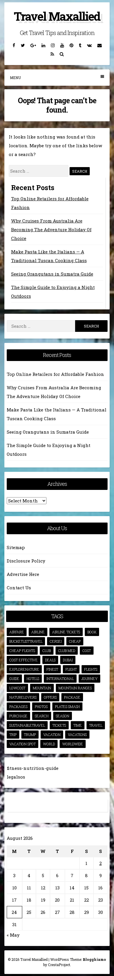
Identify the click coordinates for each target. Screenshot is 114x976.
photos (41, 706)
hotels (33, 678)
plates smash (67, 706)
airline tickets (66, 632)
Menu (15, 77)
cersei (56, 641)
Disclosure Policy (26, 561)
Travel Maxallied (57, 16)
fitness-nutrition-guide (32, 768)
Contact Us (19, 587)
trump (30, 734)
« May (13, 935)
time (77, 725)
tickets (59, 725)
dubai (68, 660)
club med (66, 650)
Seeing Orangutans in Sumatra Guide (52, 274)
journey (89, 678)
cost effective (23, 660)
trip (13, 734)
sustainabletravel (27, 725)
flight (71, 669)
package (72, 697)
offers (50, 697)
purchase (18, 716)
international (60, 678)
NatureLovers (23, 697)
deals (50, 660)
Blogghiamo (94, 959)
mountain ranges (75, 688)
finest (52, 669)
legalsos (16, 777)
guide (14, 678)
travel (95, 725)
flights (90, 669)
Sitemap (16, 547)
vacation (52, 734)
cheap (75, 641)
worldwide (72, 744)
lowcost (17, 688)
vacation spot (22, 744)
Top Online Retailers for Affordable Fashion (55, 374)
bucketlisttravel (25, 641)
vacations (77, 734)
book (91, 632)
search (42, 716)
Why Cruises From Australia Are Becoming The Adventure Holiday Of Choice (51, 229)
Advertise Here (23, 574)
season (62, 716)
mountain (42, 688)
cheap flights (22, 650)
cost (86, 650)
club (46, 650)
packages (18, 706)
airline (38, 632)
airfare (16, 632)
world (49, 744)
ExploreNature (24, 669)
